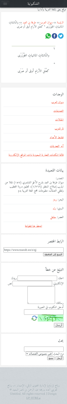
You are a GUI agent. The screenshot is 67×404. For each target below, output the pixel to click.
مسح (51, 358)
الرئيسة (60, 22)
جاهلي (53, 217)
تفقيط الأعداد (57, 137)
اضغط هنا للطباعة (33, 226)
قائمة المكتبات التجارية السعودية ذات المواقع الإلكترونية (36, 155)
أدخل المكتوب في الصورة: (50, 307)
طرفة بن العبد (29, 22)
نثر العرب (59, 128)
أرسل (59, 358)
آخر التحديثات (57, 146)
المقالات (59, 119)
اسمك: (61, 278)
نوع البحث (58, 354)
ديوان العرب (46, 22)
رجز (55, 199)
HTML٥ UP (33, 398)
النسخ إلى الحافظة (53, 254)
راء (54, 208)
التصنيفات (58, 111)
